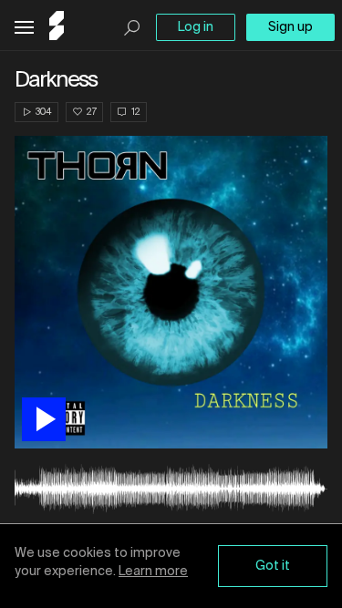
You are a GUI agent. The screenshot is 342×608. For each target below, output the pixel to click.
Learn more (153, 571)
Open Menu (24, 28)
